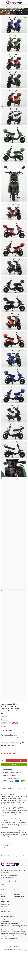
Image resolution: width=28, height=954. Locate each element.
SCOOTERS (16, 15)
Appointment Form (5, 909)
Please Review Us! (5, 904)
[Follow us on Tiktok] (15, 881)
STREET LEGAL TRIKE (19, 897)
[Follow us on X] (1, 881)
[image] (14, 645)
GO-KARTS (16, 889)
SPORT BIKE (3, 897)
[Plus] (5, 760)
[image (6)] (14, 248)
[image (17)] (14, 449)
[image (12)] (14, 358)
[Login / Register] (24, 2)
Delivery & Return (7, 769)
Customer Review (5, 921)
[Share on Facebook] (10, 775)
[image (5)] (14, 230)
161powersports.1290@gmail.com (9, 875)
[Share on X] (7, 775)
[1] (14, 43)
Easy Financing (4, 906)
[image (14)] (14, 394)
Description (8, 789)
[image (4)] (14, 211)
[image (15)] (14, 413)
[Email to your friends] (18, 775)
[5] (14, 24)
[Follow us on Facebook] (3, 881)
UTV (2, 899)
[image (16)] (14, 431)
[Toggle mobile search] (4, 2)
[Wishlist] (2, 18)
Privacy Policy (21, 949)
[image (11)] (14, 339)
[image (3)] (14, 182)
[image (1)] (14, 134)
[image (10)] (14, 321)
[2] (14, 61)
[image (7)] (14, 266)
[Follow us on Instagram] (9, 881)
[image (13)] (14, 376)
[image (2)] (14, 153)
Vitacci (5, 726)
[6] (14, 116)
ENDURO (3, 889)
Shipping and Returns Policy (10, 949)
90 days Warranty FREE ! (8, 734)
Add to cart (18, 760)
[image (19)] (14, 533)
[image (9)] (14, 303)
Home (10, 15)
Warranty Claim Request (6, 919)
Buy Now (15, 764)
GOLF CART (3, 892)
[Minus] (5, 761)
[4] (14, 98)
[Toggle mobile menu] (2, 2)
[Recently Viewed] (25, 951)
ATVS (2, 887)
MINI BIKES (16, 892)
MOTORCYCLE (4, 894)
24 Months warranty (10, 737)
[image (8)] (14, 284)
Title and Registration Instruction (8, 914)
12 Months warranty (9, 735)
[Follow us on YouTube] (12, 881)
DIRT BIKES (16, 887)
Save (15, 775)
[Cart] (26, 2)
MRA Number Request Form (7, 916)
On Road (5, 846)
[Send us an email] (6, 881)
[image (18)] (14, 468)
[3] (14, 79)
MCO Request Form (5, 911)
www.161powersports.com (7, 877)
